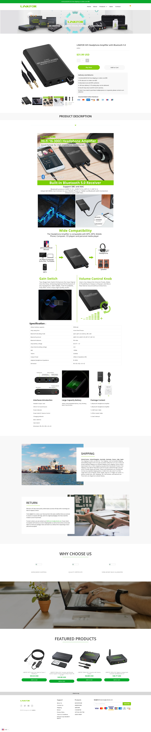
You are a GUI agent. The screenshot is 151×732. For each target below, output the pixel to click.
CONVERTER (78, 710)
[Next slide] (72, 101)
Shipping (59, 707)
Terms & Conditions (62, 714)
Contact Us (60, 705)
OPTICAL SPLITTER (79, 712)
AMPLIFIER (77, 707)
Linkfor (33, 710)
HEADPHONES (78, 705)
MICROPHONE (78, 703)
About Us (59, 703)
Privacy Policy (60, 712)
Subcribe (127, 704)
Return (59, 710)
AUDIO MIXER (78, 714)
